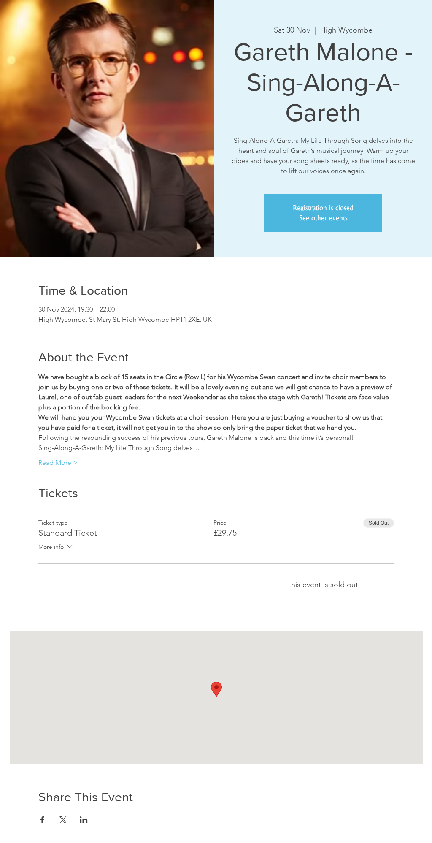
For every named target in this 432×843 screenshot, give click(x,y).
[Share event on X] (63, 819)
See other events (323, 218)
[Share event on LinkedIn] (84, 819)
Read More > (58, 462)
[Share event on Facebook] (42, 819)
